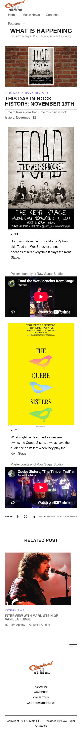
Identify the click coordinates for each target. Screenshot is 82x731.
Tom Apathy (17, 624)
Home (14, 36)
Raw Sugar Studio (50, 273)
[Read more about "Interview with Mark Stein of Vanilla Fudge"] (38, 579)
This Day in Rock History (33, 36)
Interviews (14, 610)
